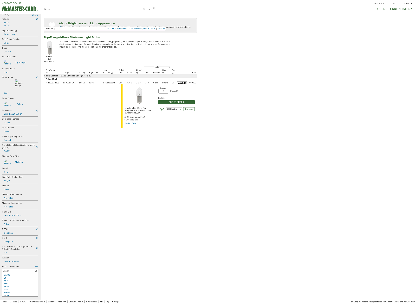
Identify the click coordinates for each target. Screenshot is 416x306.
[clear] (144, 9)
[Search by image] (154, 8)
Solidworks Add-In (76, 302)
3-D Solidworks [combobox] (173, 109)
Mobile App (62, 302)
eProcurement (91, 302)
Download (189, 109)
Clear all (35, 15)
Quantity (163, 88)
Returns (23, 302)
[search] (36, 271)
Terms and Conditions (391, 302)
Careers (51, 302)
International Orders (37, 302)
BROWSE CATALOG (12, 3)
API (101, 302)
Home (4, 302)
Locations (13, 302)
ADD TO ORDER (176, 102)
